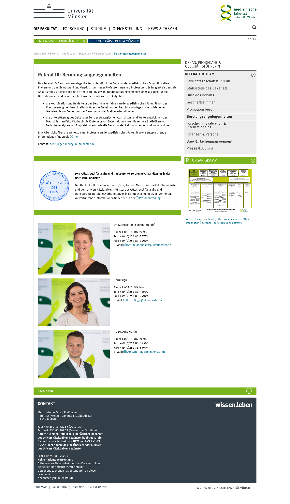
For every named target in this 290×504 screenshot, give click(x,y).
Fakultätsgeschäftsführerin (208, 81)
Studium (99, 29)
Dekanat (84, 53)
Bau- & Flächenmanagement (209, 141)
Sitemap (41, 487)
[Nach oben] (200, 492)
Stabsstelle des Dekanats (207, 88)
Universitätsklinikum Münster (116, 41)
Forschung (73, 29)
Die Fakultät (45, 29)
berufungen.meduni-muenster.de (72, 144)
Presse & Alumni (200, 148)
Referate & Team (101, 53)
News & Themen (162, 29)
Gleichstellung (127, 29)
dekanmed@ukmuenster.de (56, 478)
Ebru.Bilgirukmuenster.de (145, 300)
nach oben (45, 391)
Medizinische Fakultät (46, 53)
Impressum (59, 487)
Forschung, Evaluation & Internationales (206, 125)
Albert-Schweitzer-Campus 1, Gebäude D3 (65, 415)
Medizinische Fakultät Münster (62, 41)
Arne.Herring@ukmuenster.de (146, 352)
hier (76, 136)
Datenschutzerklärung (89, 487)
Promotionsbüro (199, 109)
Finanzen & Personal (203, 134)
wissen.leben (233, 405)
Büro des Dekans (200, 95)
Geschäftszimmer (201, 102)
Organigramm (204, 160)
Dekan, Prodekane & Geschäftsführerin (203, 64)
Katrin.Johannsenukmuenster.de (149, 245)
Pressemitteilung (150, 198)
